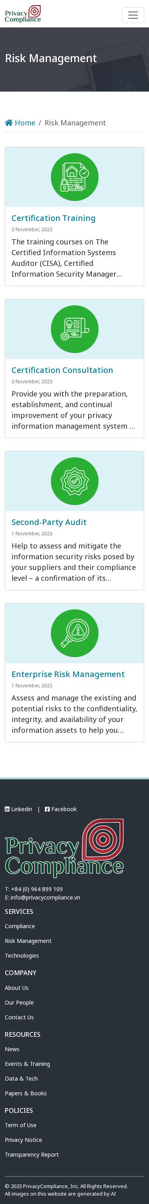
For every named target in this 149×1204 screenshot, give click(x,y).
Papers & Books (26, 1093)
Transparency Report (32, 1154)
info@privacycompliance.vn (45, 897)
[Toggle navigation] (133, 15)
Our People (19, 1002)
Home (24, 122)
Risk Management (28, 940)
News (12, 1049)
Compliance (20, 926)
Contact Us (19, 1017)
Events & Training (27, 1063)
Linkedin (21, 809)
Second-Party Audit (49, 522)
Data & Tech (21, 1078)
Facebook (63, 809)
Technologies (22, 955)
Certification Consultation (62, 370)
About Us (17, 987)
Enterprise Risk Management (68, 674)
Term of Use (21, 1125)
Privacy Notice (23, 1140)
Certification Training (54, 218)
